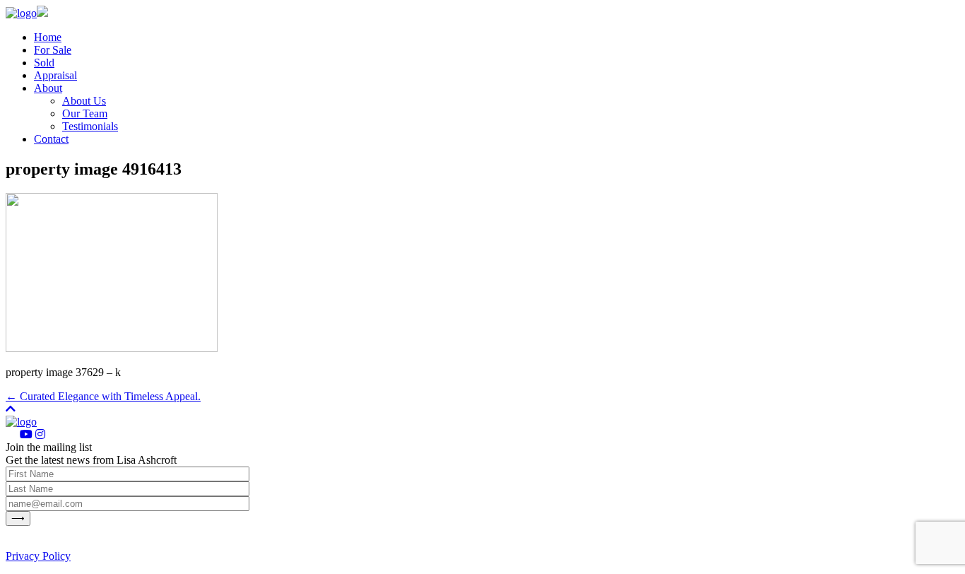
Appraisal (55, 75)
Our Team (84, 113)
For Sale (52, 50)
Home (47, 37)
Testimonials (90, 126)
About (48, 88)
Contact (51, 139)
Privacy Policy (38, 556)
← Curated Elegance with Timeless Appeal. (103, 396)
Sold (44, 63)
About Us (84, 101)
